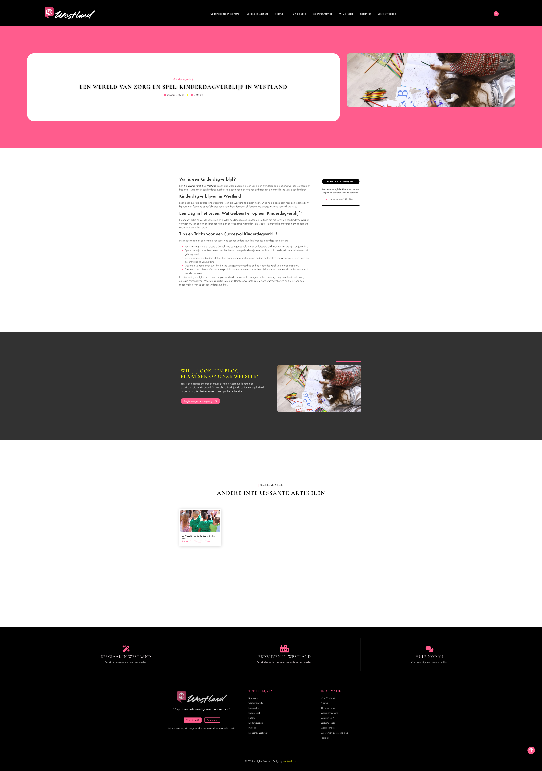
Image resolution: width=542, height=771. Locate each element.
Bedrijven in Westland (284, 656)
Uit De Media (346, 13)
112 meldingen (298, 13)
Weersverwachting (322, 13)
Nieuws (279, 13)
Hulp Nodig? (430, 656)
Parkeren (252, 727)
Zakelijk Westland (387, 13)
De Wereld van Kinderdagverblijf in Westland (198, 537)
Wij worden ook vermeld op (334, 732)
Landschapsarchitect (257, 732)
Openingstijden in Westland (225, 13)
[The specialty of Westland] (126, 648)
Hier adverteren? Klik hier (340, 199)
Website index (328, 727)
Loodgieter (253, 708)
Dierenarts (253, 698)
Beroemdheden (328, 722)
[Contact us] (429, 648)
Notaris (251, 717)
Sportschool (254, 713)
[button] (496, 13)
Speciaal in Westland (257, 13)
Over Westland (328, 698)
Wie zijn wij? (327, 717)
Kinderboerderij (255, 722)
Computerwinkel (256, 702)
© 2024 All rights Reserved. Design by (271, 761)
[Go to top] (531, 750)
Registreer (365, 13)
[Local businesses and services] (284, 648)
